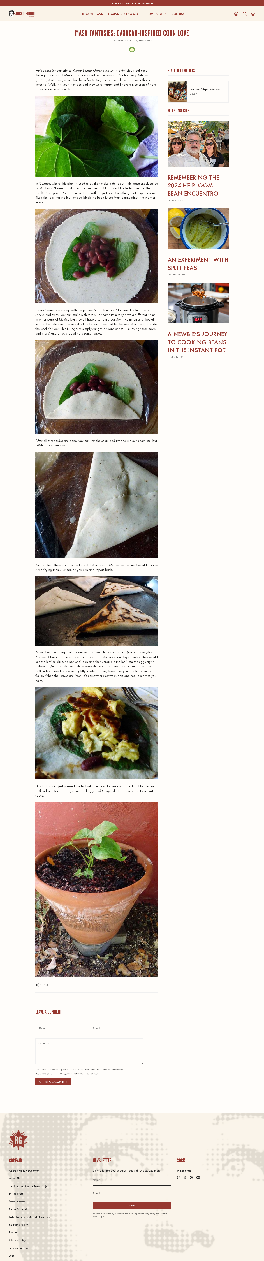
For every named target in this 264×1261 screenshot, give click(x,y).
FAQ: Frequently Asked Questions (29, 1216)
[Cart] (253, 14)
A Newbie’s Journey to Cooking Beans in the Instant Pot (198, 341)
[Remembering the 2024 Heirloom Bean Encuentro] (198, 144)
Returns (13, 1232)
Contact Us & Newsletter (24, 1170)
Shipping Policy (18, 1224)
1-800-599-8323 (145, 3)
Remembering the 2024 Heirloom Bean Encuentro (193, 185)
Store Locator (17, 1201)
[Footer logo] (18, 1140)
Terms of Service (109, 1069)
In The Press (16, 1193)
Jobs (11, 1255)
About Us (14, 1178)
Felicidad (147, 790)
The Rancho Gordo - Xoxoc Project (29, 1185)
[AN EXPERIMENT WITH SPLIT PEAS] (198, 228)
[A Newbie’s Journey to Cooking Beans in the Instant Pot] (198, 303)
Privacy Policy (91, 1069)
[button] (90, 13)
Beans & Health (18, 1209)
